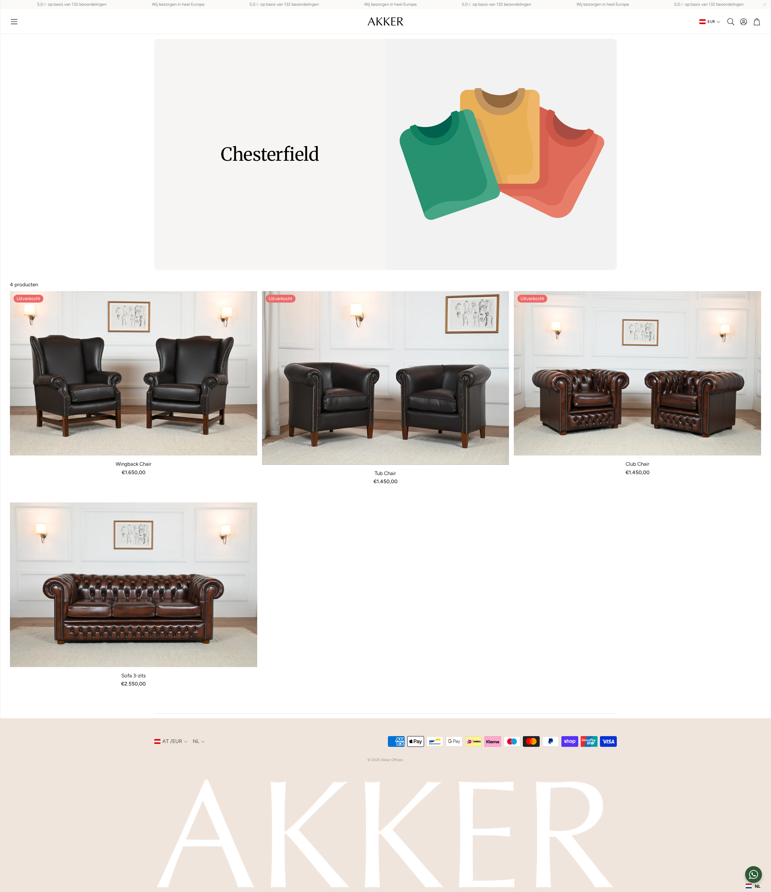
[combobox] (753, 886)
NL (757, 886)
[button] (14, 21)
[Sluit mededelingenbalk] (764, 4)
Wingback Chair (133, 464)
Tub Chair (385, 473)
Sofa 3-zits (133, 676)
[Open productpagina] (133, 584)
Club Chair (637, 464)
